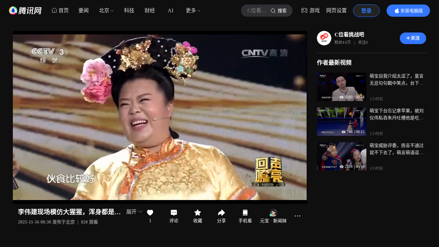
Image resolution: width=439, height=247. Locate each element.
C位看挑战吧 (349, 34)
